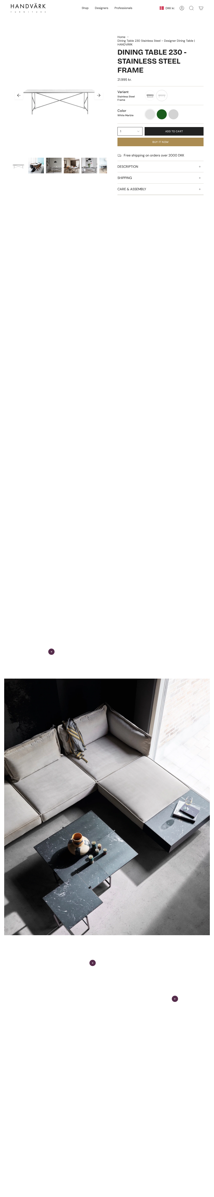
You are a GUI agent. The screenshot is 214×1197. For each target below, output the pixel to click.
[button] (85, 8)
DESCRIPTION (127, 166)
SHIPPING (124, 178)
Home (121, 37)
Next (98, 95)
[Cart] (201, 8)
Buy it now (160, 142)
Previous (19, 95)
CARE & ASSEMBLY (131, 189)
